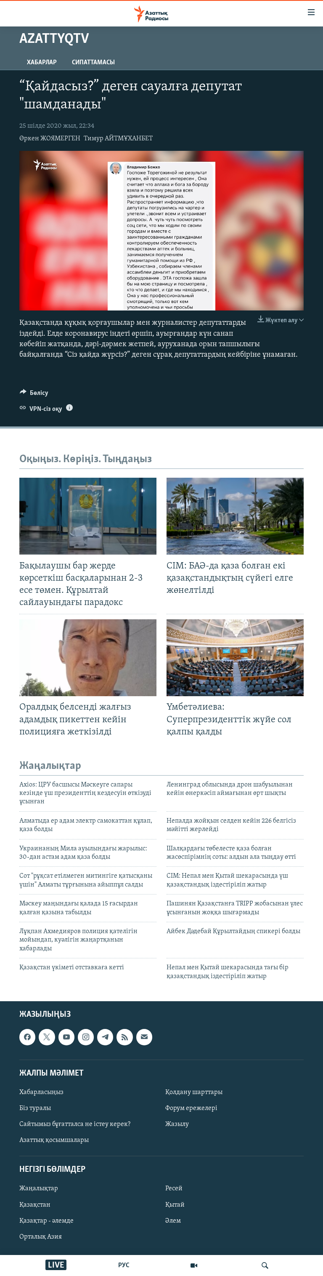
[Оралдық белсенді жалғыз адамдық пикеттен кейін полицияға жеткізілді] (87, 657)
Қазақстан (34, 1204)
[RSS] (124, 1037)
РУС (124, 1265)
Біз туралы (35, 1108)
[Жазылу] (144, 1037)
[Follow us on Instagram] (86, 1037)
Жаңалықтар (38, 1188)
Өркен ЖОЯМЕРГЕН (49, 138)
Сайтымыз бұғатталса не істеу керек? (74, 1124)
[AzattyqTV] (194, 1265)
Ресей (174, 1188)
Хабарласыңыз (41, 1092)
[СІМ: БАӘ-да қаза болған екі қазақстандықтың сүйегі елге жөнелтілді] (235, 516)
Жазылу (177, 1124)
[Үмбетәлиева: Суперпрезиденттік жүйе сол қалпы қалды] (235, 657)
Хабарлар (42, 62)
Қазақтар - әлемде (46, 1221)
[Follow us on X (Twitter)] (47, 1037)
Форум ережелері (191, 1108)
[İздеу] (265, 1265)
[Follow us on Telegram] (105, 1037)
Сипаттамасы (93, 62)
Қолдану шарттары (193, 1092)
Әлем (173, 1221)
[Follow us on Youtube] (66, 1037)
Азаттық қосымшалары (54, 1140)
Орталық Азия (40, 1237)
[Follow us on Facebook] (27, 1037)
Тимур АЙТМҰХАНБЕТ (118, 138)
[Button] (34, 395)
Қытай (175, 1204)
